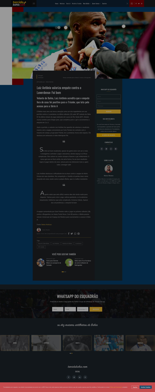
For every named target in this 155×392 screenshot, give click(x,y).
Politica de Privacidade (116, 387)
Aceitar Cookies (145, 387)
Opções (135, 387)
